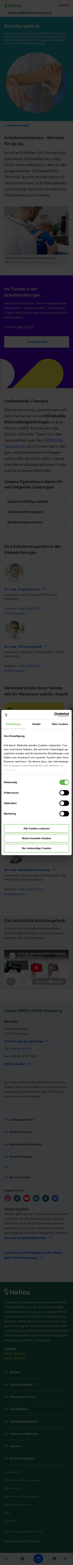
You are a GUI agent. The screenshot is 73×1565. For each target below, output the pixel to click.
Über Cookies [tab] (60, 723)
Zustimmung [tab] (13, 723)
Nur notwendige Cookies (36, 848)
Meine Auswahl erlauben (36, 838)
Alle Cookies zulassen (36, 828)
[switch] (64, 792)
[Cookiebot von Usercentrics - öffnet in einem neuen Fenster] (54, 714)
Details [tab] (36, 723)
